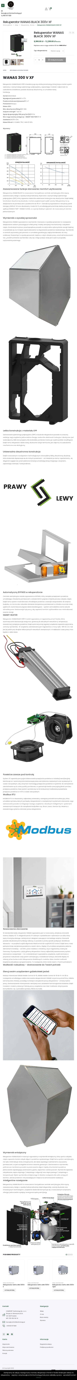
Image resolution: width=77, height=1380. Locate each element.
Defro (4, 1283)
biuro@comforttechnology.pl (9, 13)
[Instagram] (4, 1334)
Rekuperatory (10, 1283)
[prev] (70, 32)
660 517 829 (7, 16)
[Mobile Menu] (3, 5)
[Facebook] (12, 1334)
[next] (73, 32)
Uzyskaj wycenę (34, 1290)
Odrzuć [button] (38, 1377)
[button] (5, 44)
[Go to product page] (14, 1269)
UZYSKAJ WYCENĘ (9, 1288)
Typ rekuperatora (40, 51)
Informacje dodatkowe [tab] (19, 70)
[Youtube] (8, 1334)
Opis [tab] (4, 70)
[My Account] (46, 9)
